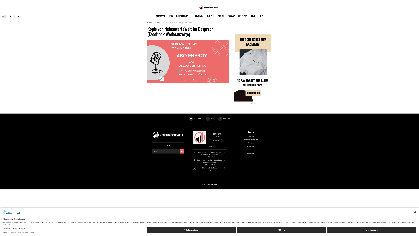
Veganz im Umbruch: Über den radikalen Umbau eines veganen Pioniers (209, 153)
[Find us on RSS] (14, 16)
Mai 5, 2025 (211, 156)
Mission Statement (251, 140)
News (171, 16)
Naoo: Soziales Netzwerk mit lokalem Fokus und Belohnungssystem (209, 161)
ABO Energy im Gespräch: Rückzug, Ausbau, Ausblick (178, 23)
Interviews (242, 16)
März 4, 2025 (209, 164)
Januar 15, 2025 (209, 170)
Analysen (210, 16)
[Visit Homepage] (209, 6)
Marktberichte (182, 16)
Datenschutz (251, 146)
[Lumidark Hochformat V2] (253, 64)
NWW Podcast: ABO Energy (209, 168)
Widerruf (251, 143)
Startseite (160, 16)
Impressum (251, 153)
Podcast (231, 16)
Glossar (251, 136)
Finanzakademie (257, 16)
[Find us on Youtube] (10, 16)
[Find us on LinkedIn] (18, 16)
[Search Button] (416, 16)
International (197, 16)
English (221, 16)
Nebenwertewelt (212, 185)
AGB (250, 150)
